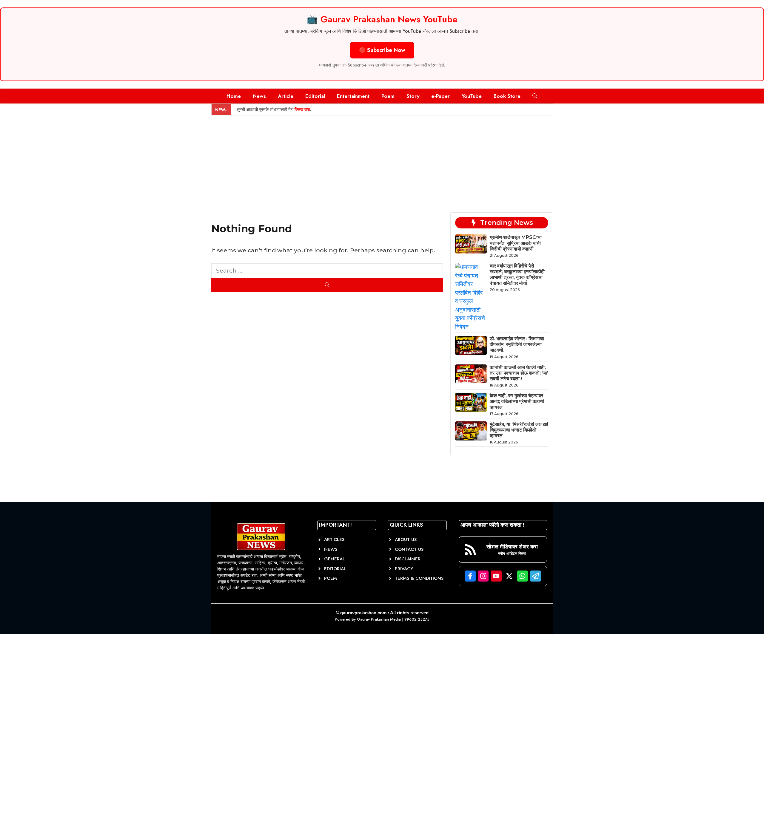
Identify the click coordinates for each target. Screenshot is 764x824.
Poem (388, 96)
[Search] (327, 285)
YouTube (472, 96)
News (259, 96)
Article (285, 96)
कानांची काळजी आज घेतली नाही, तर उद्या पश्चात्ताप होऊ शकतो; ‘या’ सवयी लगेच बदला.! (519, 372)
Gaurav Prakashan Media (379, 619)
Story (412, 96)
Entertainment (353, 96)
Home (234, 96)
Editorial (315, 96)
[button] (534, 96)
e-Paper (440, 96)
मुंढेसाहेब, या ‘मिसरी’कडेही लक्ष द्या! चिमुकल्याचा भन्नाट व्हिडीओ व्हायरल (519, 429)
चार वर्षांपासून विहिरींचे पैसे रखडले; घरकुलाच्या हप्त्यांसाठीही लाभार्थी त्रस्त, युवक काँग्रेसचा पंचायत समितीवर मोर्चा (517, 274)
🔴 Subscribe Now (382, 50)
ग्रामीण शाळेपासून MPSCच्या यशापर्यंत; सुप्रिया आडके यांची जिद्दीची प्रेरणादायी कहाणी (516, 242)
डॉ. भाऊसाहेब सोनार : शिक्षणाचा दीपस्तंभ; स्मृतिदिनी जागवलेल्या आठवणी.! (517, 344)
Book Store (507, 96)
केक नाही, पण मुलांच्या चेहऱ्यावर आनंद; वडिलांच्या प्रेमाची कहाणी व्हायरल (517, 401)
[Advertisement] (382, 160)
